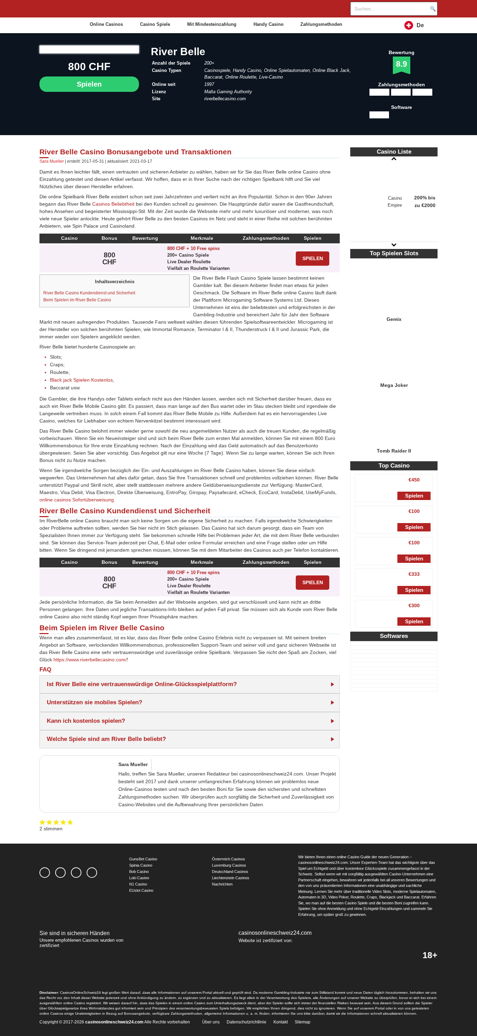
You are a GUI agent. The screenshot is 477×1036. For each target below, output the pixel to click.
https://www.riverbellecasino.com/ (90, 659)
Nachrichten (222, 884)
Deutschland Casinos (230, 871)
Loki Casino (139, 878)
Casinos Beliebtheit (113, 204)
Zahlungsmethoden (321, 24)
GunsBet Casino (143, 859)
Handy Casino (269, 24)
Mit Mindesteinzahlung (211, 24)
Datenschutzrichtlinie (246, 1022)
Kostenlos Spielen (394, 283)
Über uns (211, 1022)
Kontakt (280, 1022)
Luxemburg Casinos (229, 865)
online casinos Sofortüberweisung (76, 499)
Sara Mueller (51, 161)
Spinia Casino (140, 865)
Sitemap (302, 1022)
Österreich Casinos (228, 859)
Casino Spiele (155, 24)
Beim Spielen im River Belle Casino (77, 299)
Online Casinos (106, 24)
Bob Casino (139, 871)
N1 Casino (138, 884)
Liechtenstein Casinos (230, 878)
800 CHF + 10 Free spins (193, 248)
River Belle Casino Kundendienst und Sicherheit (89, 293)
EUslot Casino (141, 890)
